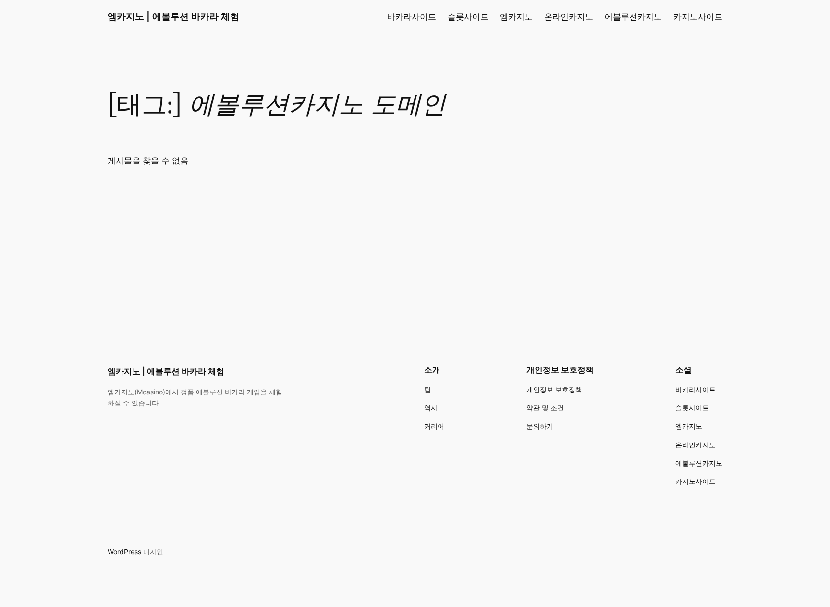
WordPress (124, 551)
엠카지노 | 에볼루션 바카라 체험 (173, 16)
